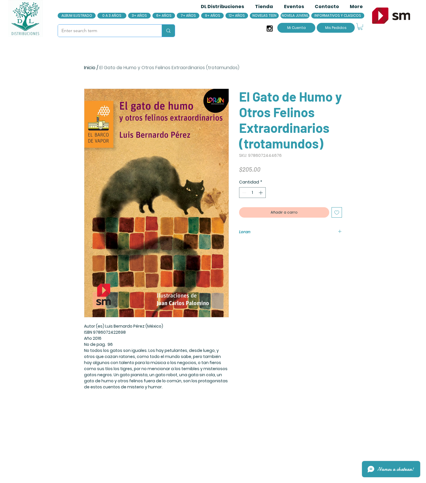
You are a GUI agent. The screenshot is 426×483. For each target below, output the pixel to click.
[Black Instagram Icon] (269, 28)
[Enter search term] (168, 31)
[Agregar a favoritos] (337, 212)
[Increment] (261, 193)
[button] (360, 26)
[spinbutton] (252, 193)
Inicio (89, 67)
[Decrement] (243, 193)
